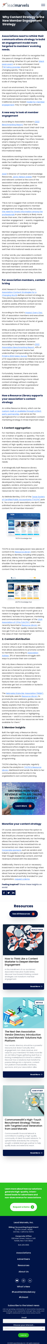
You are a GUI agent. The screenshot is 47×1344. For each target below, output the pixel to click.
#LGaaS (23, 1297)
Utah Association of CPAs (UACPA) (22, 621)
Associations (23, 1252)
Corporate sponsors (11, 850)
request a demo (22, 879)
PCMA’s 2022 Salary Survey (14, 356)
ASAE (4, 173)
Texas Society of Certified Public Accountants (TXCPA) (23, 498)
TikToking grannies (11, 67)
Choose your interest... (24, 1325)
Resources (23, 1265)
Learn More (21, 806)
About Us (24, 1271)
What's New (23, 1286)
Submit (23, 1335)
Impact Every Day (33, 312)
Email (24, 1317)
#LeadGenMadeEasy (23, 1291)
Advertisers (23, 1259)
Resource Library (23, 551)
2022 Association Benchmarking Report (20, 346)
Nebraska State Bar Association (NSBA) (24, 693)
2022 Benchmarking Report (20, 123)
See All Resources (21, 913)
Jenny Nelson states (22, 176)
